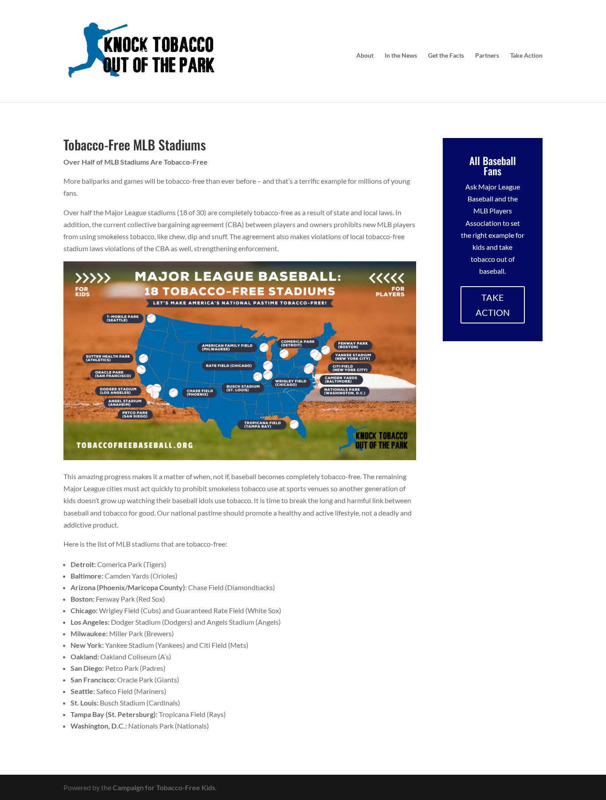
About (365, 55)
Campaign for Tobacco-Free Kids (164, 787)
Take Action (526, 55)
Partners (487, 55)
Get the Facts (446, 55)
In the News (401, 55)
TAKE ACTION (493, 305)
